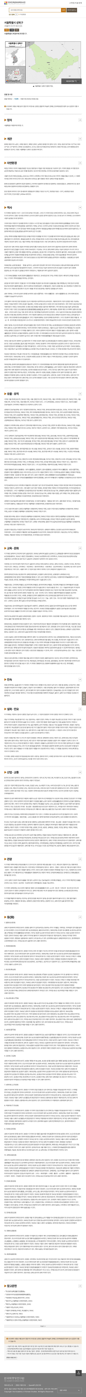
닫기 (80, 120)
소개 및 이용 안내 (75, 3)
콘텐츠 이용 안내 (11, 1357)
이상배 (16, 99)
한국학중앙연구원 (14, 1379)
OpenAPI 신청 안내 (35, 1385)
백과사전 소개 (8, 1385)
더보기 (42, 1326)
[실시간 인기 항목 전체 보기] (16, 14)
